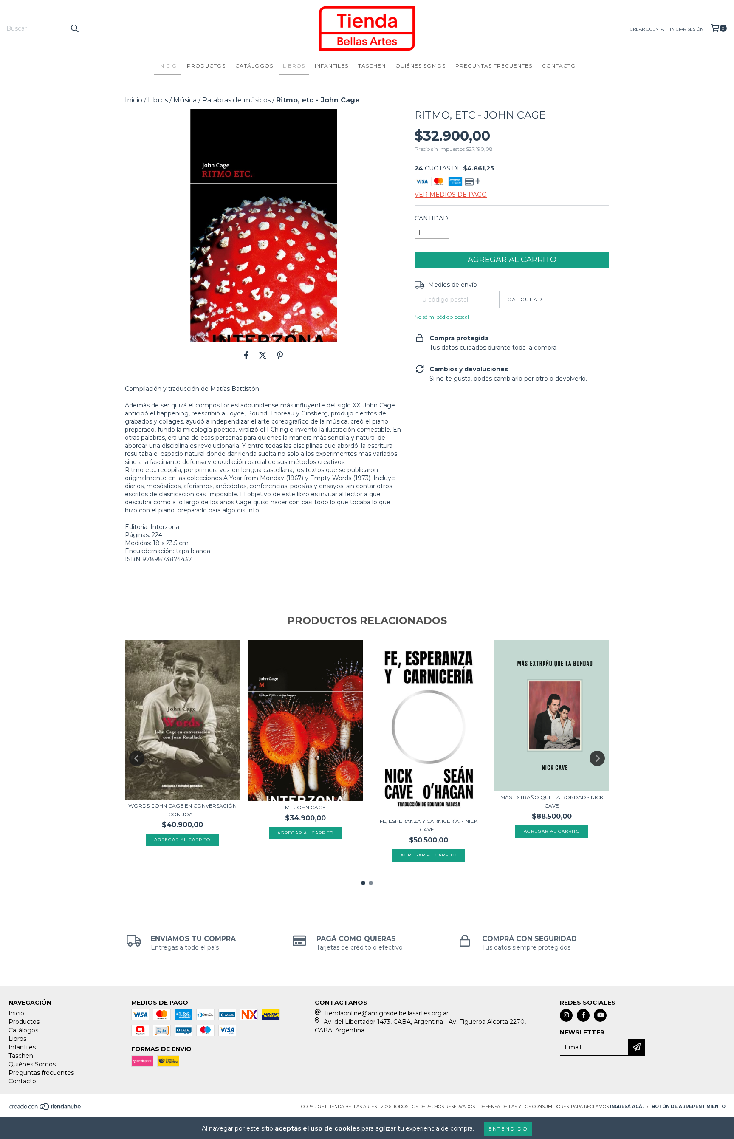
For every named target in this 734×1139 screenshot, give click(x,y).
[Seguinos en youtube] (600, 1015)
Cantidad (431, 218)
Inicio (167, 65)
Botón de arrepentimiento (689, 1106)
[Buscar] (74, 28)
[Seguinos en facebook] (583, 1015)
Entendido (508, 1128)
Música (185, 100)
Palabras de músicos (236, 100)
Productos (206, 65)
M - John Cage (305, 807)
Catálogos (254, 65)
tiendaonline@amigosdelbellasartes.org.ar (387, 1013)
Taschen (372, 65)
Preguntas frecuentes (493, 65)
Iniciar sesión (686, 29)
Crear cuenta (647, 29)
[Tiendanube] (45, 1109)
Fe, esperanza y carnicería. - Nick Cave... (428, 825)
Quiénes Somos (420, 65)
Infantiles (331, 65)
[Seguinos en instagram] (566, 1015)
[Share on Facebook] (246, 355)
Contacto (559, 65)
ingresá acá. (627, 1106)
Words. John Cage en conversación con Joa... (182, 810)
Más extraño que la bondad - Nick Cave (551, 801)
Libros (294, 65)
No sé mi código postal (442, 317)
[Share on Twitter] (263, 355)
